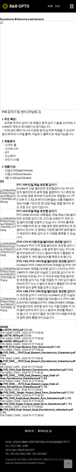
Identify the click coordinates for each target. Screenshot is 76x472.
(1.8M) (38, 369)
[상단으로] (68, 464)
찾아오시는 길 (44, 431)
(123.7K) (17, 341)
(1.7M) (30, 385)
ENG (57, 6)
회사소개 (29, 431)
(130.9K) (17, 329)
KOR (50, 6)
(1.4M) (31, 347)
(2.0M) (38, 392)
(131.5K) (17, 335)
